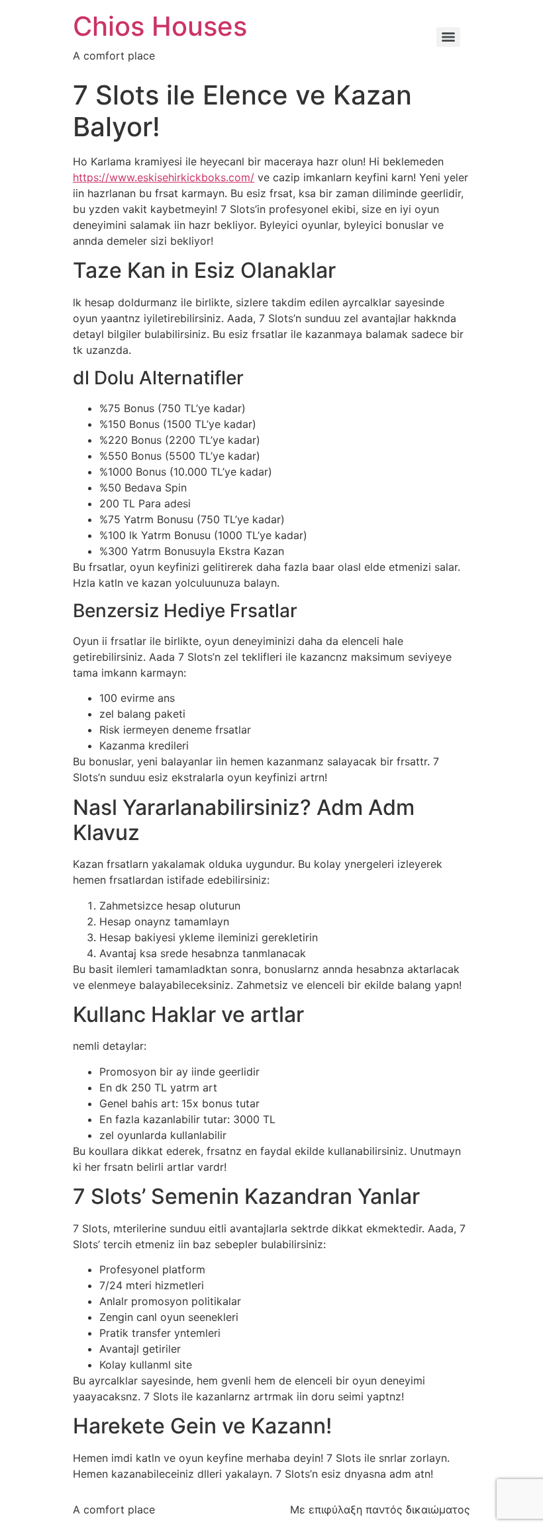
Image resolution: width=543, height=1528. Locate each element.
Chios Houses (160, 26)
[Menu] (448, 37)
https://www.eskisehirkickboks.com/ (163, 177)
